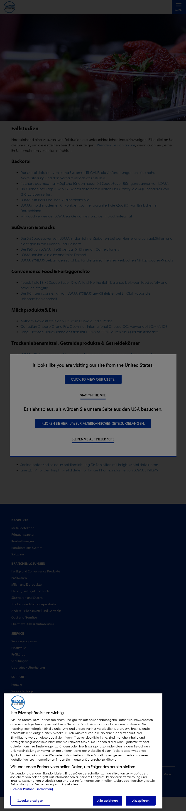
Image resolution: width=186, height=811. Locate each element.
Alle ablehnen (107, 800)
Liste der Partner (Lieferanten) (31, 789)
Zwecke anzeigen (30, 800)
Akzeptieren (140, 800)
